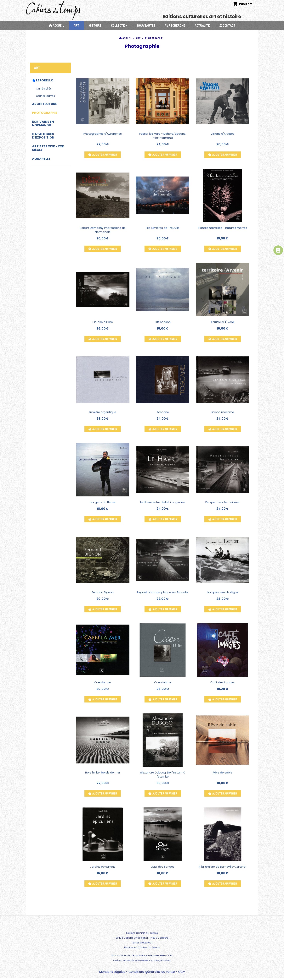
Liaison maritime (222, 412)
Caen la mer (102, 682)
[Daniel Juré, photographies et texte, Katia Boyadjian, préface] (162, 834)
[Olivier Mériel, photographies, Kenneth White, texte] (162, 560)
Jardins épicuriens (102, 867)
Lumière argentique (102, 412)
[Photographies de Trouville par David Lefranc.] (162, 195)
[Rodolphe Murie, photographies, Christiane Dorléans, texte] (222, 195)
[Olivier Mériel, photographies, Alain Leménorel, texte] (162, 469)
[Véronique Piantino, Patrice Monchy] (222, 289)
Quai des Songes (162, 867)
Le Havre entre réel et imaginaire (162, 502)
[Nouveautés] (278, 250)
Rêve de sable (222, 772)
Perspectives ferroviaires (222, 502)
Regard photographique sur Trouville (162, 592)
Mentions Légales (112, 972)
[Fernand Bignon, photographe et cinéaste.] (102, 560)
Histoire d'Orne (103, 322)
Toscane (162, 412)
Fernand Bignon (103, 592)
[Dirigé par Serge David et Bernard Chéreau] (162, 740)
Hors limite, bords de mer (102, 772)
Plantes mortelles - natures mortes (222, 228)
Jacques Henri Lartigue (222, 592)
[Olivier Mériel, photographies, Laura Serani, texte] (162, 379)
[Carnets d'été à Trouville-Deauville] (222, 560)
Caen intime (162, 682)
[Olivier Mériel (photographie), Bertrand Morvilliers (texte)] (102, 289)
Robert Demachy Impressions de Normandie (103, 230)
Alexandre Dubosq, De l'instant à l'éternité (162, 775)
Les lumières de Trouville (162, 228)
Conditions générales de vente (151, 972)
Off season (163, 322)
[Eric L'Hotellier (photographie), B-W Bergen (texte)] (102, 740)
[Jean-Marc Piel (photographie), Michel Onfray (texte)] (162, 650)
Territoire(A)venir (222, 322)
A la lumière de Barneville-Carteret (223, 867)
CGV (181, 972)
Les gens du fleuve (103, 502)
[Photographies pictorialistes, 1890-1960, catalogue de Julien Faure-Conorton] (222, 101)
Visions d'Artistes (222, 134)
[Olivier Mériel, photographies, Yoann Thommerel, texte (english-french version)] (102, 379)
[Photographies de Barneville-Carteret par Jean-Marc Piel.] (222, 834)
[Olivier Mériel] (222, 379)
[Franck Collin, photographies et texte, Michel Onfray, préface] (102, 834)
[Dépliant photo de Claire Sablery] (222, 740)
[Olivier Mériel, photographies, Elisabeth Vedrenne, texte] (222, 469)
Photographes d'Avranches (102, 134)
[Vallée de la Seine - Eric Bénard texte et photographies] (102, 469)
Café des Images (222, 682)
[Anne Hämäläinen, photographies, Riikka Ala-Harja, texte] (162, 289)
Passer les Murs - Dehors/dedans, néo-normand (162, 136)
